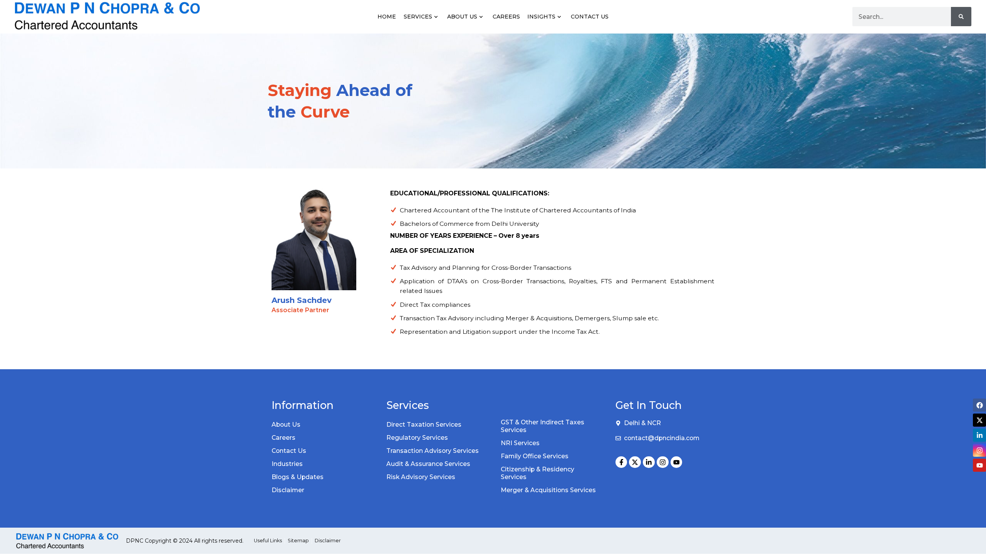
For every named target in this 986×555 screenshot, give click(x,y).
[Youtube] (676, 462)
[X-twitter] (635, 462)
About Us (462, 16)
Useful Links (268, 540)
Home (386, 16)
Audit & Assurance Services (428, 464)
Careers (506, 16)
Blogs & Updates (298, 477)
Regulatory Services (417, 437)
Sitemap (298, 540)
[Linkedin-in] (649, 462)
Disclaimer (288, 490)
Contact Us (590, 16)
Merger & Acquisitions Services (548, 490)
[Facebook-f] (621, 462)
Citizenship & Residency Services (537, 473)
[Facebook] (979, 405)
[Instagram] (663, 462)
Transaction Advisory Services (432, 450)
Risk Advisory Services (420, 477)
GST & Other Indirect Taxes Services (542, 426)
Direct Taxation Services (423, 424)
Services (418, 16)
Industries (287, 464)
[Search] (961, 16)
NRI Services (520, 443)
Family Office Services (534, 456)
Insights (541, 16)
